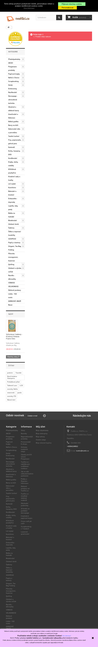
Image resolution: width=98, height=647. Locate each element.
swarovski (11, 393)
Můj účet (40, 426)
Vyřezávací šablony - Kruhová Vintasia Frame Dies (14, 336)
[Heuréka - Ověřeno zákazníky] (15, 38)
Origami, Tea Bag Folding (14, 248)
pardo (19, 393)
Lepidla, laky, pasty (13, 207)
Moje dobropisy (41, 433)
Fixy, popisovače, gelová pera (14, 141)
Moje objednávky (42, 430)
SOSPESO (12, 239)
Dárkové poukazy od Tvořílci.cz (25, 489)
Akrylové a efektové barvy (13, 108)
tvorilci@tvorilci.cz (82, 451)
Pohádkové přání (13, 382)
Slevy (10, 314)
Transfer (19, 373)
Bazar (10, 305)
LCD (21, 385)
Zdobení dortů (13, 224)
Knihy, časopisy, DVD (14, 152)
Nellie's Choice (13, 78)
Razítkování (12, 92)
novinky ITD (11, 396)
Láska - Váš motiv (12, 295)
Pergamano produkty (12, 68)
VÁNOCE (11, 283)
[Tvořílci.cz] (19, 18)
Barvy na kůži (13, 125)
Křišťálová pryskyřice (12, 171)
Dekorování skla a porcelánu (14, 130)
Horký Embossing (12, 87)
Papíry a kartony (14, 242)
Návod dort (11, 400)
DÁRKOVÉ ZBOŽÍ (14, 301)
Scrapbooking (13, 81)
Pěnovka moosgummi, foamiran (13, 257)
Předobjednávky (14, 59)
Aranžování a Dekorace (13, 116)
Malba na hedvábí (11, 215)
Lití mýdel (12, 184)
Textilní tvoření (13, 136)
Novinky (24, 433)
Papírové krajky (14, 74)
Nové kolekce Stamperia (12, 377)
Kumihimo (12, 187)
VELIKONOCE (13, 286)
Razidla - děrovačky (12, 277)
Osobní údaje (41, 440)
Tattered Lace (12, 385)
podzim (10, 373)
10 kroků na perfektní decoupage (25, 511)
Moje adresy (40, 437)
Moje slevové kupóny (44, 443)
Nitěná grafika (13, 121)
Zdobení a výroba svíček (14, 270)
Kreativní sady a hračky (14, 178)
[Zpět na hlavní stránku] (8, 27)
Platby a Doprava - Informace (24, 481)
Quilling (11, 264)
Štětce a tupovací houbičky (14, 233)
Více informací (29, 8)
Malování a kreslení (12, 193)
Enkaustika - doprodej (12, 200)
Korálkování (12, 158)
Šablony (11, 228)
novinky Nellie (12, 389)
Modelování (12, 220)
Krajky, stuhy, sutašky (13, 163)
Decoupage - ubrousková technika (12, 99)
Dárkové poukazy (14, 290)
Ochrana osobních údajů (24, 449)
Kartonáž (11, 147)
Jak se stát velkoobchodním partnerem (27, 474)
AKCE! (10, 63)
